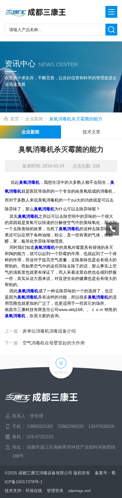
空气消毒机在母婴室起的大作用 (54, 342)
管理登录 (55, 490)
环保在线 (33, 490)
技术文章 (91, 131)
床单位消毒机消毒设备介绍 (49, 330)
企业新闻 (34, 118)
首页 (14, 118)
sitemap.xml (79, 490)
